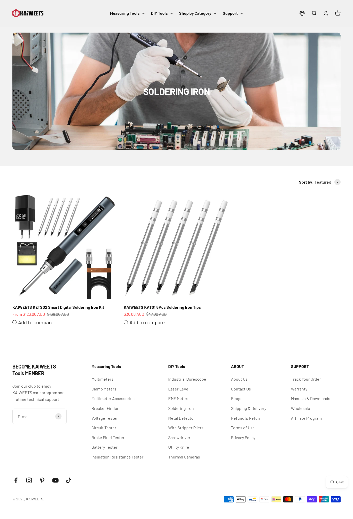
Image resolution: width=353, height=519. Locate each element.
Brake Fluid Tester (108, 437)
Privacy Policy (243, 437)
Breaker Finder (105, 408)
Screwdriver (179, 437)
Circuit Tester (103, 427)
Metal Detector (181, 418)
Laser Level (178, 388)
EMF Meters (178, 398)
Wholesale (300, 408)
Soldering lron (181, 408)
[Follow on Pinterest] (42, 480)
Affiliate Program (306, 418)
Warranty (299, 388)
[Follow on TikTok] (68, 480)
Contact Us (241, 388)
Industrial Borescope (187, 379)
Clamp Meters (103, 388)
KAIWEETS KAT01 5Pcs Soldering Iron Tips (162, 307)
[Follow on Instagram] (29, 480)
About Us (239, 379)
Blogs (236, 398)
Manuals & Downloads (310, 398)
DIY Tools (159, 13)
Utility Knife (178, 447)
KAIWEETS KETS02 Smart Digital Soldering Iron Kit (58, 307)
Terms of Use (243, 427)
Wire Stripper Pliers (186, 427)
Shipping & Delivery (248, 408)
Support (230, 13)
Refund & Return (246, 418)
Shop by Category (195, 13)
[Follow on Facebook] (15, 480)
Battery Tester (104, 447)
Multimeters (102, 379)
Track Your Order (306, 379)
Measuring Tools (125, 13)
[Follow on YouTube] (55, 480)
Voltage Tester (104, 418)
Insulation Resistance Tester (117, 456)
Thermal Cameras (184, 456)
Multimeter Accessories (113, 398)
